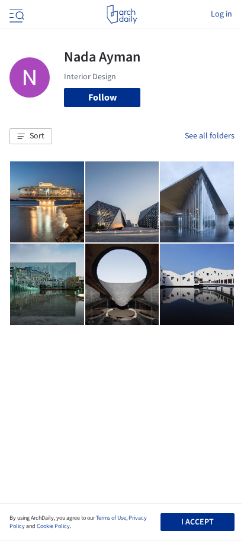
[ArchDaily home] (122, 14)
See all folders (210, 136)
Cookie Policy (53, 526)
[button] (30, 136)
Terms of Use (111, 518)
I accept (197, 522)
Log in (221, 14)
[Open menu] (15, 14)
